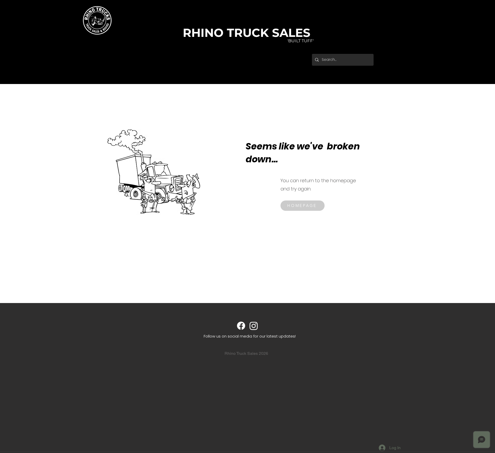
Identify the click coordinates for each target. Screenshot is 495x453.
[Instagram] (253, 325)
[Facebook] (241, 325)
